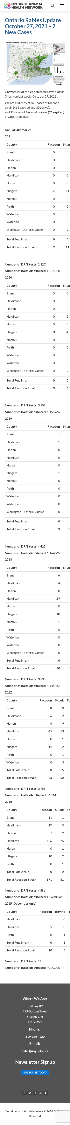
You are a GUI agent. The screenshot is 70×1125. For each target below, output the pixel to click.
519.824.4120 (35, 1036)
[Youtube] (40, 1093)
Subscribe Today (35, 1072)
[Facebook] (24, 1093)
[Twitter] (30, 1093)
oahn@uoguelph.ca (35, 1051)
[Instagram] (35, 1093)
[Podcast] (46, 1093)
